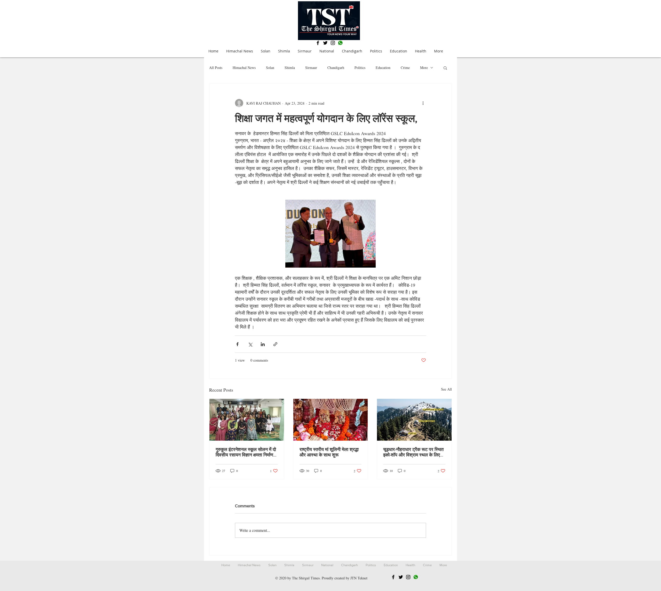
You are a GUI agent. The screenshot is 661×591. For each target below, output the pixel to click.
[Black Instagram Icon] (333, 43)
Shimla (290, 67)
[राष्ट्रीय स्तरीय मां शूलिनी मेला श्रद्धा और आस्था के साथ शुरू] (330, 420)
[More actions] (423, 103)
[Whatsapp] (340, 43)
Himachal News (244, 67)
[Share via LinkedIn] (262, 344)
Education (383, 67)
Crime (405, 67)
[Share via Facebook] (237, 344)
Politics (360, 67)
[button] (445, 68)
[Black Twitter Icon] (325, 43)
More (424, 67)
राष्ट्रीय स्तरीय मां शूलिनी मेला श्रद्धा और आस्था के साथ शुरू (329, 452)
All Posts (215, 67)
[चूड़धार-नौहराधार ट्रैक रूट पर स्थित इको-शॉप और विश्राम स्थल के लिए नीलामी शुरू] (414, 420)
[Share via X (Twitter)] (250, 344)
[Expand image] (330, 234)
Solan (270, 67)
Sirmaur (311, 67)
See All (446, 389)
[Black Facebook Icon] (318, 43)
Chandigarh (335, 67)
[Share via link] (275, 344)
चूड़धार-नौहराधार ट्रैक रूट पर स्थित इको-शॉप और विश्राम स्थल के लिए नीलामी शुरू (413, 452)
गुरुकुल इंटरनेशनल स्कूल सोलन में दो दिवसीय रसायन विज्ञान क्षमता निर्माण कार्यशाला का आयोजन (246, 452)
